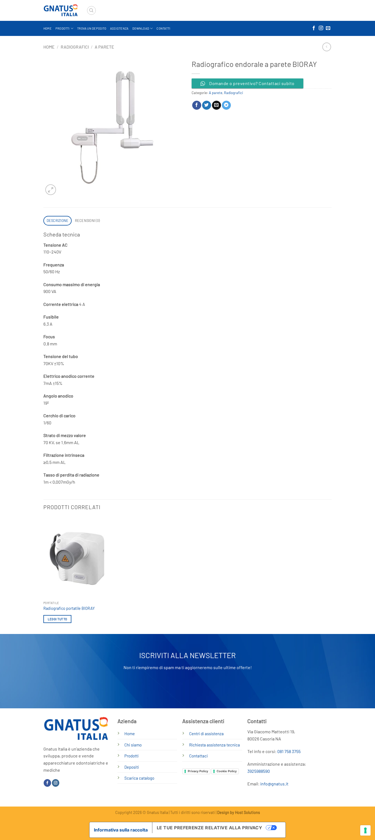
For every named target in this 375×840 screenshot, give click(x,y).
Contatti (163, 28)
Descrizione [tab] (58, 220)
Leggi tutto (57, 619)
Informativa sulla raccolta (121, 830)
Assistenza (119, 28)
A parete (104, 46)
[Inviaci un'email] (328, 28)
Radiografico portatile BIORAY (69, 608)
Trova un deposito (91, 28)
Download (140, 28)
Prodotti (62, 28)
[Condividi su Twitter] (206, 105)
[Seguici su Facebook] (314, 28)
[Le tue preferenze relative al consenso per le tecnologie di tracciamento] (365, 830)
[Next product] (326, 47)
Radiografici (75, 46)
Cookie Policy (227, 771)
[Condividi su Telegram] (226, 105)
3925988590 (258, 771)
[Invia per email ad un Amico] (216, 105)
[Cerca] (91, 10)
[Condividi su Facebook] (196, 105)
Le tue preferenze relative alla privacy (209, 827)
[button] (50, 189)
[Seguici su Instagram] (321, 28)
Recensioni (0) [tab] (87, 220)
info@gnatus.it (274, 783)
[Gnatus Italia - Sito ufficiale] (60, 10)
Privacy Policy (198, 771)
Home (47, 28)
